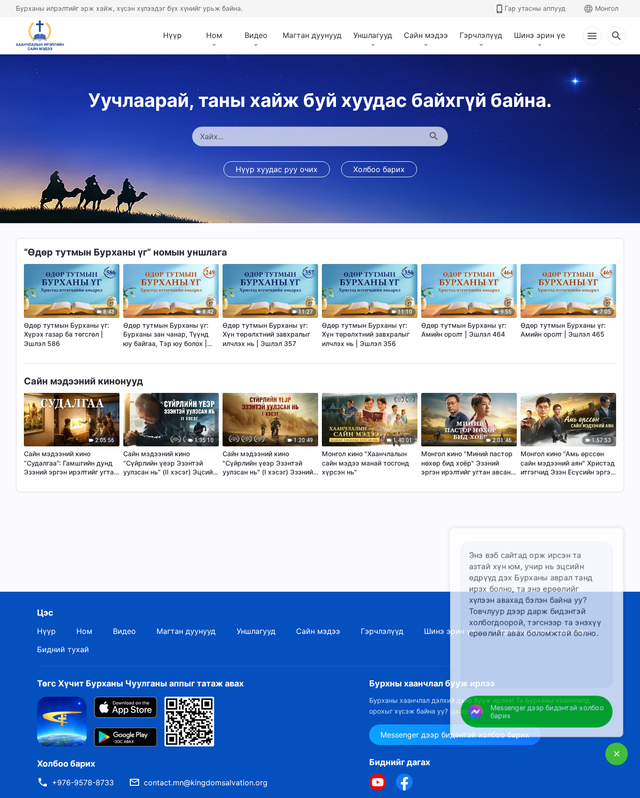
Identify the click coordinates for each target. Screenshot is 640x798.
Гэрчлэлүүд (481, 35)
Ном (214, 35)
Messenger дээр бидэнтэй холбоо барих (547, 712)
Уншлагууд (372, 35)
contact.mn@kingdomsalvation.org (206, 782)
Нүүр (172, 35)
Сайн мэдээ (426, 35)
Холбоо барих (379, 169)
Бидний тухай (63, 649)
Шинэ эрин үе (539, 35)
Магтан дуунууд (312, 35)
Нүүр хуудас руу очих (277, 169)
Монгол (606, 8)
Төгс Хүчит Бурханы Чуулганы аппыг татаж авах (140, 683)
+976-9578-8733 (83, 782)
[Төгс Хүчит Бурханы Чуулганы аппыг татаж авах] (62, 721)
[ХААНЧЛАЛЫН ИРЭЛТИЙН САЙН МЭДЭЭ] (43, 35)
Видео (256, 35)
